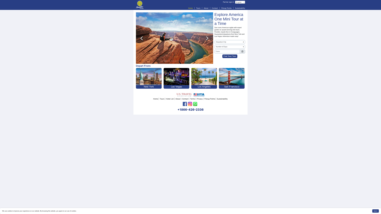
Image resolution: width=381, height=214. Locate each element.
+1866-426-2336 (191, 109)
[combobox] (240, 2)
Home (190, 8)
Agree (375, 211)
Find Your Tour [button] (230, 56)
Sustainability (240, 8)
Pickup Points (226, 8)
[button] (141, 38)
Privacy (200, 99)
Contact (215, 8)
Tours (198, 8)
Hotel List (170, 99)
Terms (192, 99)
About (206, 8)
